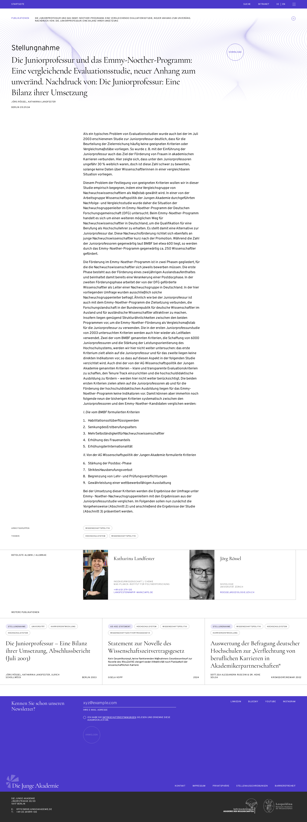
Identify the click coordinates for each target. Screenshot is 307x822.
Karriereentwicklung (63, 627)
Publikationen (20, 18)
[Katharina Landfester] (95, 575)
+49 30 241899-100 (26, 812)
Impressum (199, 786)
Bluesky (253, 701)
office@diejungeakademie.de (34, 809)
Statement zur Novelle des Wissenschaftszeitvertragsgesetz (146, 647)
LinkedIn (236, 701)
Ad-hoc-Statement (120, 627)
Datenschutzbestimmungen (119, 717)
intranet (263, 4)
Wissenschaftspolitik (97, 528)
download (235, 52)
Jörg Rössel (230, 558)
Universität (38, 627)
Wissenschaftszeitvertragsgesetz (130, 633)
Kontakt (180, 786)
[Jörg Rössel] (202, 575)
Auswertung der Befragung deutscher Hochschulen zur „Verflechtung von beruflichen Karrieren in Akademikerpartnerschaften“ (255, 654)
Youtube (270, 701)
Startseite (17, 4)
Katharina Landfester (134, 558)
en (283, 4)
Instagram (289, 701)
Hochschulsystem (95, 536)
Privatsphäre (221, 786)
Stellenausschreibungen (252, 786)
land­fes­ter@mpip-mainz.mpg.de (133, 592)
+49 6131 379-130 (123, 589)
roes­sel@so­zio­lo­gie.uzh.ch (237, 592)
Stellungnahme (17, 627)
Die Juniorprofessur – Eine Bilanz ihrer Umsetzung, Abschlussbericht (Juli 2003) (48, 651)
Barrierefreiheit (285, 786)
